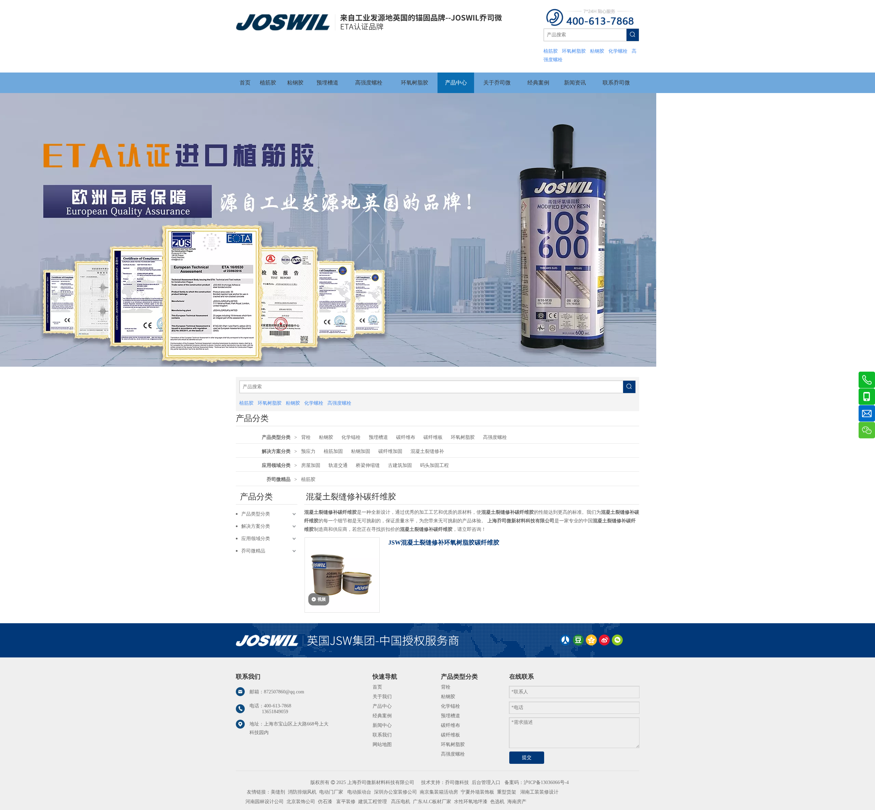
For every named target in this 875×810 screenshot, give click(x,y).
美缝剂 (278, 792)
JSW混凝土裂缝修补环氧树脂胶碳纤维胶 (443, 542)
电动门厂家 (331, 792)
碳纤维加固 (390, 451)
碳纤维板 (433, 437)
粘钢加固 (360, 451)
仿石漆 (325, 801)
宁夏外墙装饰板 (477, 792)
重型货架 (506, 792)
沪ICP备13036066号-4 (546, 782)
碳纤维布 (405, 437)
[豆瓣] (578, 640)
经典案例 (382, 715)
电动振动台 (359, 792)
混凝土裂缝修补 (427, 451)
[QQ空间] (591, 640)
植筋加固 (333, 451)
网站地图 (382, 744)
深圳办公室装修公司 (395, 792)
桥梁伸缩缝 (368, 465)
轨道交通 (338, 465)
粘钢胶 (326, 437)
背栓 (306, 437)
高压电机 (400, 801)
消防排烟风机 (302, 792)
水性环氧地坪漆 (470, 801)
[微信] (617, 640)
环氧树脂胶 (463, 437)
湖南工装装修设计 (539, 792)
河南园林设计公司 (264, 801)
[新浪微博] (604, 640)
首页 (377, 687)
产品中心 (382, 706)
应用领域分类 (276, 465)
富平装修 (345, 801)
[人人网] (565, 640)
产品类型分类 (276, 437)
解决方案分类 (276, 451)
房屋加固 (310, 465)
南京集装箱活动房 (439, 792)
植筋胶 (308, 479)
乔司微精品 (279, 479)
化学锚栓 (351, 437)
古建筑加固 (400, 465)
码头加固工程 (434, 465)
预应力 (308, 451)
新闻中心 (382, 725)
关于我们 (382, 696)
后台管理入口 (486, 782)
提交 (526, 757)
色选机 (497, 801)
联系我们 (382, 734)
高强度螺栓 (495, 437)
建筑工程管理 (372, 801)
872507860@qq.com (284, 691)
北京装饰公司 (300, 801)
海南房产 (516, 801)
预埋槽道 (378, 437)
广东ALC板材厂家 (431, 801)
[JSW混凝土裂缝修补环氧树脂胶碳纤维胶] (342, 574)
